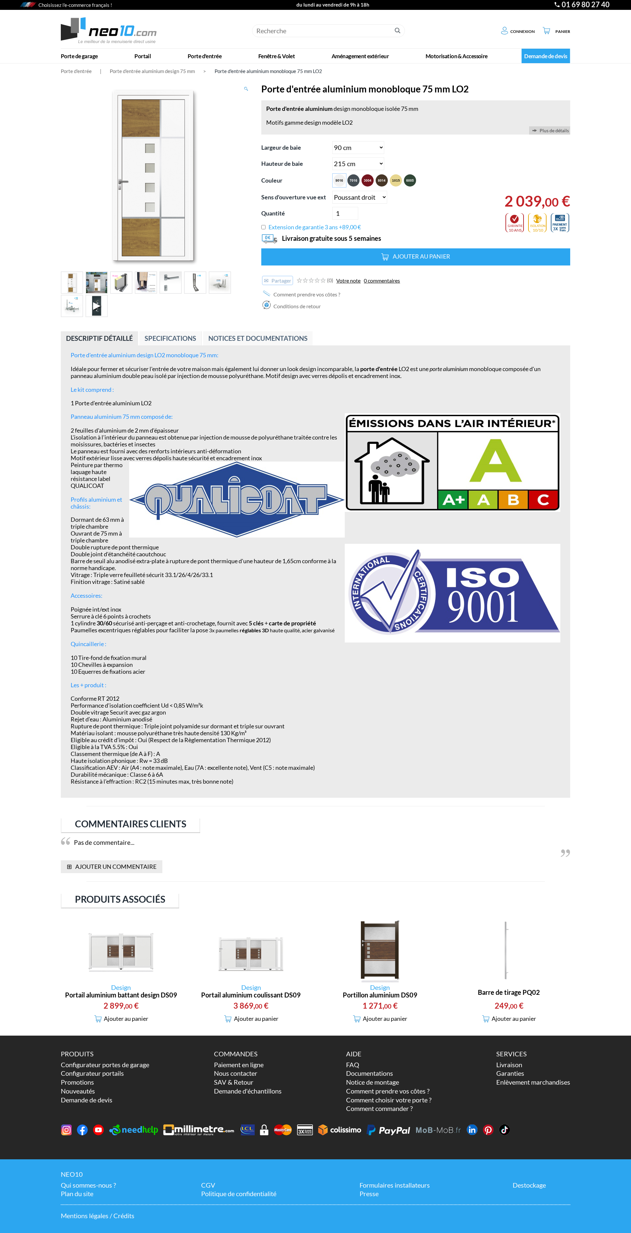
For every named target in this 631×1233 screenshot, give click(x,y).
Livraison (509, 1065)
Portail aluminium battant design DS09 (121, 995)
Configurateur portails (92, 1073)
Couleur (271, 180)
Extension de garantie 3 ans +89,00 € (315, 227)
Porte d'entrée (76, 71)
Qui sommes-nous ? (88, 1185)
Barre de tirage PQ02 (509, 992)
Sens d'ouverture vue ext (293, 197)
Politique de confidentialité (238, 1193)
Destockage (529, 1185)
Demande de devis (86, 1100)
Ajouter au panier (421, 256)
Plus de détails (554, 130)
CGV (208, 1185)
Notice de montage (372, 1082)
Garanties (510, 1073)
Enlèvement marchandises (533, 1082)
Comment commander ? (379, 1108)
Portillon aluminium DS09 (380, 995)
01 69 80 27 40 (586, 4)
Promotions (77, 1082)
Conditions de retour (296, 306)
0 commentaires (382, 280)
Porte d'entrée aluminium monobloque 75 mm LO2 (268, 71)
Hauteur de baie (282, 163)
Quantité (273, 213)
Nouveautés (78, 1091)
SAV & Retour (233, 1082)
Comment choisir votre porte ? (389, 1100)
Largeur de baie (281, 147)
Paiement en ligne (239, 1065)
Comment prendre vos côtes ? (306, 294)
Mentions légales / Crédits (97, 1216)
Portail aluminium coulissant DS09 (251, 995)
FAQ (352, 1065)
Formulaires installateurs (395, 1185)
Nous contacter (235, 1073)
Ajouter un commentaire (111, 866)
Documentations (369, 1073)
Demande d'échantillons (248, 1091)
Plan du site (77, 1193)
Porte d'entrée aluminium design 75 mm (152, 71)
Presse (369, 1193)
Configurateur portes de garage (105, 1065)
